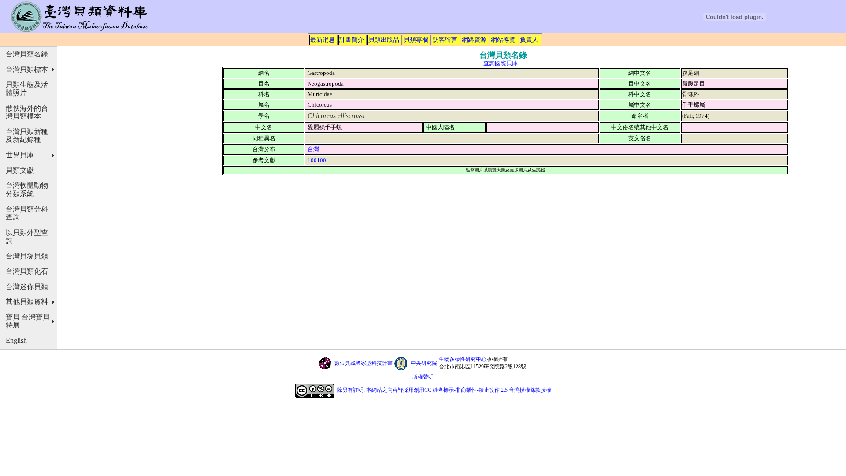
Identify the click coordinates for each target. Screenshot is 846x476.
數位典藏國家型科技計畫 (363, 363)
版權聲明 (423, 377)
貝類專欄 (416, 39)
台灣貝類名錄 (27, 54)
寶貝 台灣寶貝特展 (28, 321)
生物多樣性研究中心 (462, 359)
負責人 (529, 39)
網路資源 (474, 39)
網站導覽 (503, 39)
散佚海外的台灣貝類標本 (27, 112)
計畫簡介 (351, 39)
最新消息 (322, 39)
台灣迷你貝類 (27, 286)
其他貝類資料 (27, 301)
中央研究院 (424, 363)
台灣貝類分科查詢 (27, 213)
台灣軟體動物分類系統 (27, 189)
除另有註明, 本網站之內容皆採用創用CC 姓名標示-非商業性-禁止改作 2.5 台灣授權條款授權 (444, 390)
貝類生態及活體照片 (27, 89)
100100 (317, 160)
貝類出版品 (383, 39)
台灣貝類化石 (27, 271)
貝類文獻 (20, 170)
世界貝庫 (20, 155)
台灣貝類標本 (27, 69)
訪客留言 (445, 39)
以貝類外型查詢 (27, 237)
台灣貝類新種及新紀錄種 (27, 136)
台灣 (313, 149)
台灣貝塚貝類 (27, 256)
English (16, 340)
